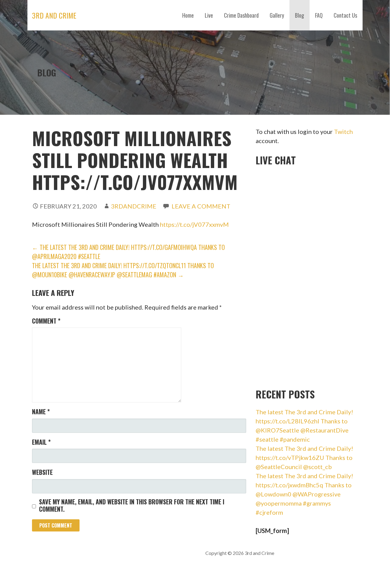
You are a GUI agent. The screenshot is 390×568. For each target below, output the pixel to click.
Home (188, 15)
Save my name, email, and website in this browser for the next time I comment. (131, 505)
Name (41, 411)
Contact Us (345, 15)
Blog (299, 15)
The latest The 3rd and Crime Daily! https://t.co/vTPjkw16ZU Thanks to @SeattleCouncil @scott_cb (304, 457)
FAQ (319, 15)
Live (209, 15)
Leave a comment (201, 206)
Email (41, 442)
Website (42, 472)
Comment (46, 320)
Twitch (343, 131)
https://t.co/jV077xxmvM (194, 224)
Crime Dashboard (241, 15)
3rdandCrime (133, 206)
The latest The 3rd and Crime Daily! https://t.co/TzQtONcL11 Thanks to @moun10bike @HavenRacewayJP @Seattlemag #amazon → (123, 270)
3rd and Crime (54, 15)
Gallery (277, 15)
